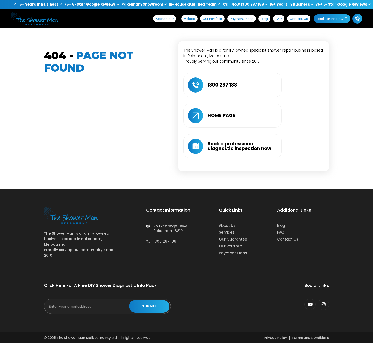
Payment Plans (241, 18)
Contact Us (299, 18)
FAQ (279, 18)
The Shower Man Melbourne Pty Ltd (87, 337)
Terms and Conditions (310, 337)
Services (226, 232)
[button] (164, 18)
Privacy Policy (275, 337)
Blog (264, 18)
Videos (189, 18)
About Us (163, 18)
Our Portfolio (212, 18)
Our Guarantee (233, 239)
